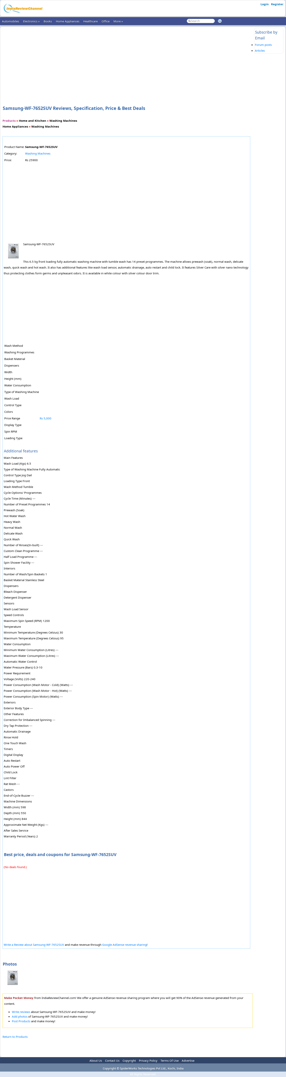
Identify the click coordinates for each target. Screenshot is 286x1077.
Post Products (21, 1021)
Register (277, 4)
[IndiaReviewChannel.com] (22, 14)
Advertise (188, 1060)
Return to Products (15, 1037)
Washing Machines (37, 153)
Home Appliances (67, 21)
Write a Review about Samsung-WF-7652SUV (34, 945)
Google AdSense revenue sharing (124, 945)
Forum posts (263, 45)
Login (265, 4)
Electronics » (31, 21)
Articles (260, 50)
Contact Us (112, 1060)
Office (106, 21)
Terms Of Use (170, 1060)
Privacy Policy (148, 1060)
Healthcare (90, 21)
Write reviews (21, 1012)
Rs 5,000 (45, 418)
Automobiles (10, 21)
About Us (95, 1060)
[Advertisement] (127, 60)
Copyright (129, 1060)
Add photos (19, 1016)
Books (48, 21)
